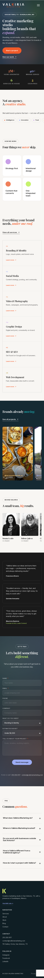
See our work (8, 57)
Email (4, 688)
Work (4, 920)
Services (5, 914)
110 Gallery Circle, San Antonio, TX (15, 944)
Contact (5, 927)
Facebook (6, 958)
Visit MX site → (7, 903)
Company (6, 708)
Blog (4, 923)
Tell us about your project (14, 738)
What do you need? (10, 718)
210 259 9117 (16, 775)
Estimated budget (10, 728)
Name (4, 678)
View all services (9, 232)
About (4, 917)
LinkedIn (5, 961)
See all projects (9, 419)
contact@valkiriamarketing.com (32, 775)
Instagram (5, 955)
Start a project (12, 50)
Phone (5, 698)
